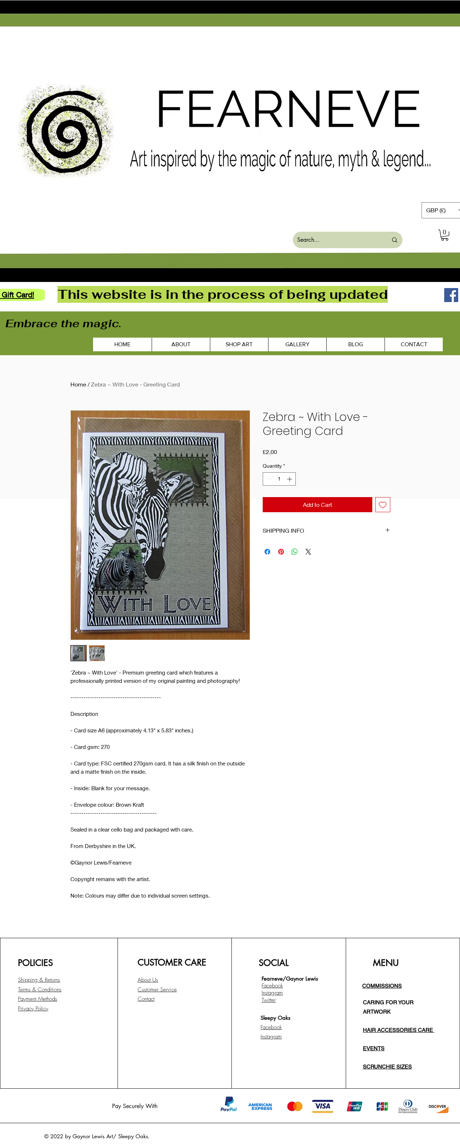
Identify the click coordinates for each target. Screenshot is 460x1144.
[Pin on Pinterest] (281, 551)
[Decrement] (268, 479)
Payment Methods (37, 998)
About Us (148, 979)
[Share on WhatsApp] (294, 551)
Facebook (271, 1027)
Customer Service (157, 989)
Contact (146, 998)
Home (78, 384)
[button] (444, 235)
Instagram (271, 1036)
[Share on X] (308, 551)
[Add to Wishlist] (382, 504)
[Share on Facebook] (267, 551)
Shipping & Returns (39, 979)
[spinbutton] (279, 479)
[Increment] (290, 479)
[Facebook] (451, 295)
